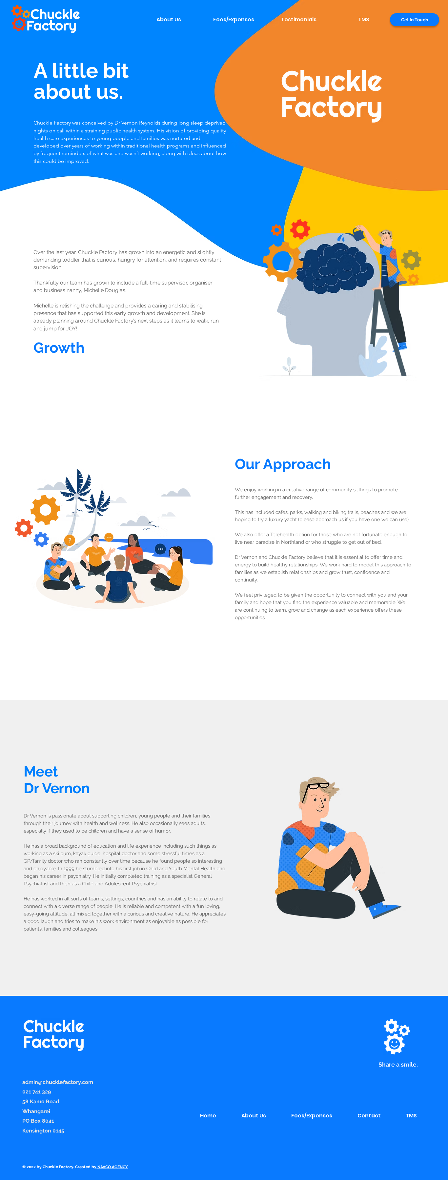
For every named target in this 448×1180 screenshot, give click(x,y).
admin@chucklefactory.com (57, 1082)
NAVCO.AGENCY (112, 1167)
